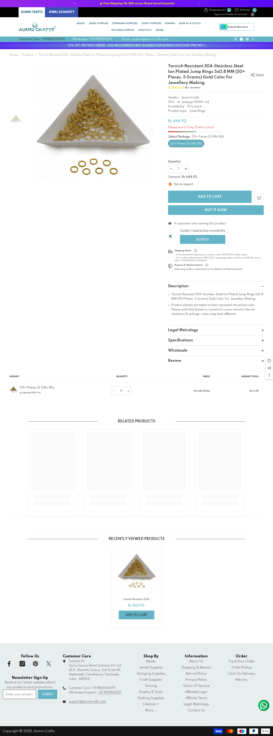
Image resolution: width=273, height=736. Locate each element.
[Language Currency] (252, 14)
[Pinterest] (247, 39)
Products (28, 55)
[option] (136, 3)
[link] (259, 198)
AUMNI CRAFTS (32, 12)
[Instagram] (241, 39)
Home (13, 55)
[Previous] (74, 3)
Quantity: (174, 161)
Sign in (218, 14)
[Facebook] (235, 39)
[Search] (236, 27)
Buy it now (216, 210)
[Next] (198, 3)
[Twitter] (252, 39)
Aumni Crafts (190, 97)
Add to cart (209, 196)
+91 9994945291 (109, 692)
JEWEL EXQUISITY (61, 12)
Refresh (202, 239)
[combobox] (236, 27)
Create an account (236, 14)
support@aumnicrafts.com (87, 701)
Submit (47, 694)
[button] (176, 87)
